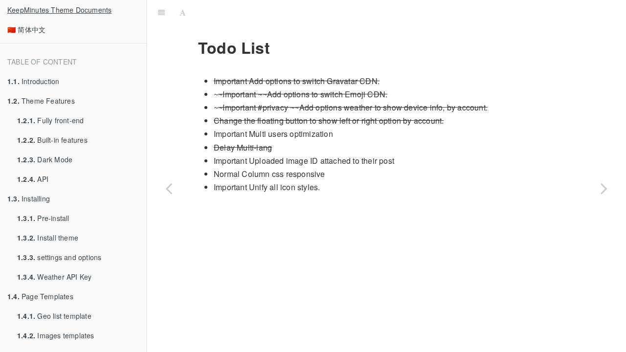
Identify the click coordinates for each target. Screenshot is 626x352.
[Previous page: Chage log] (169, 188)
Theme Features (41, 101)
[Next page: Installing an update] (604, 188)
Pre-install (43, 218)
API (32, 179)
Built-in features (52, 140)
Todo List (408, 12)
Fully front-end (50, 120)
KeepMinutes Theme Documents (59, 10)
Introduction (33, 81)
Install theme (47, 237)
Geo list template (54, 316)
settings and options (59, 257)
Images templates (55, 335)
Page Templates (40, 296)
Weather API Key (54, 277)
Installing (28, 198)
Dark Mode (44, 159)
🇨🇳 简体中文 (26, 29)
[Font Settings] (182, 12)
